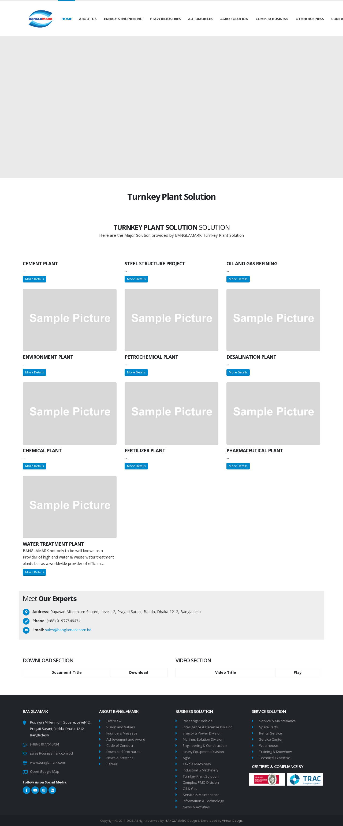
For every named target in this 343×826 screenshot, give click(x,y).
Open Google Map (44, 771)
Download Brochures (123, 751)
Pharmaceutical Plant (254, 450)
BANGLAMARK (175, 821)
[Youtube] (35, 790)
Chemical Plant (42, 450)
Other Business (310, 18)
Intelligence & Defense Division (208, 727)
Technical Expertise (274, 758)
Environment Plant (48, 357)
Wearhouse (268, 745)
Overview (113, 721)
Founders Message (121, 733)
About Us (87, 18)
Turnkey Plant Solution (201, 776)
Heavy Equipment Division (203, 751)
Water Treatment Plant (53, 544)
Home (66, 18)
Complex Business (272, 18)
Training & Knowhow (275, 751)
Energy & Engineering (123, 18)
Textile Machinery (197, 764)
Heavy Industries (165, 18)
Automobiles (200, 18)
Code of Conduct (119, 745)
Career (111, 764)
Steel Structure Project (155, 263)
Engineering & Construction (205, 745)
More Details (34, 279)
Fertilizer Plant (145, 450)
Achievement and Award (125, 739)
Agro (186, 758)
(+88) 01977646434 (44, 744)
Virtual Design (232, 821)
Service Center (271, 739)
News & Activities (119, 758)
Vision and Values (120, 727)
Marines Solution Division (203, 739)
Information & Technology (203, 801)
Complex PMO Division (201, 782)
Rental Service (270, 733)
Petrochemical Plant (151, 357)
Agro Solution (234, 18)
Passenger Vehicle (198, 721)
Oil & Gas (190, 788)
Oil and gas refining (251, 263)
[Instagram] (43, 790)
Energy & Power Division (202, 733)
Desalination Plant (251, 357)
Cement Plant (40, 263)
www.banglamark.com (47, 762)
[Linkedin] (52, 790)
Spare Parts (268, 727)
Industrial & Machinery (200, 770)
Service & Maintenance (201, 795)
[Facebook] (26, 790)
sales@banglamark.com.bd (68, 629)
